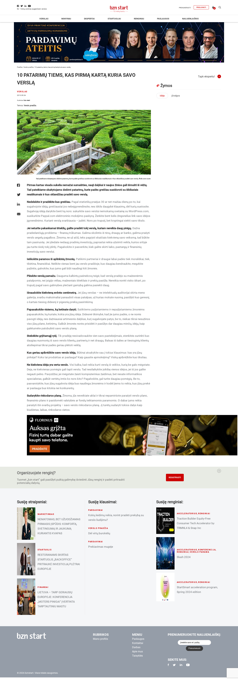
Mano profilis (100, 638)
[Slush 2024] (165, 553)
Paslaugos (163, 18)
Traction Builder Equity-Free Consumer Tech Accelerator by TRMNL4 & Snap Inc (195, 523)
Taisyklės (137, 655)
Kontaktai (137, 643)
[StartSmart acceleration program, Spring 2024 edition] (165, 587)
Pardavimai (95, 510)
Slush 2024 (184, 557)
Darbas (136, 647)
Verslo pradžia (28, 67)
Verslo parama (199, 552)
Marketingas (46, 514)
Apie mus (137, 651)
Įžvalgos (175, 95)
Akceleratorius (187, 513)
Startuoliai (114, 18)
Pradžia (19, 67)
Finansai (43, 587)
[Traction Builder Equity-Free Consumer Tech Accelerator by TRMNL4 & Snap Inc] (165, 520)
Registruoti (175, 477)
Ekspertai (89, 18)
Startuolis (45, 550)
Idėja (162, 95)
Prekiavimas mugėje (100, 546)
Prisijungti (201, 7)
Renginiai (139, 18)
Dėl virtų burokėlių (99, 533)
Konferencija (207, 550)
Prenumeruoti (185, 8)
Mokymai (66, 18)
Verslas (43, 18)
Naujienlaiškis (190, 18)
